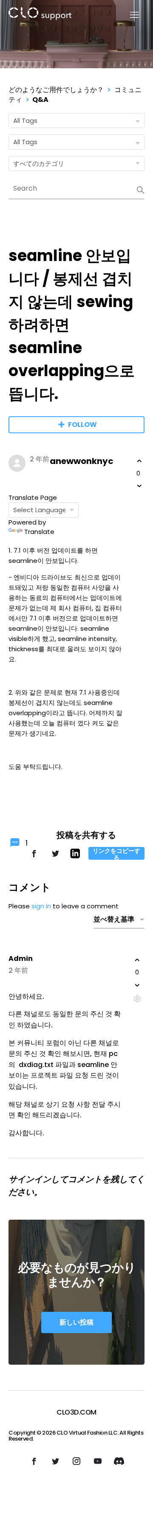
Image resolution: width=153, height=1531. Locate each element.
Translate (39, 531)
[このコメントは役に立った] (137, 960)
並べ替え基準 (114, 919)
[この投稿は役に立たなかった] (139, 485)
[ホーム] (39, 15)
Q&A (40, 99)
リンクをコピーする (116, 853)
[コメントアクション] (137, 999)
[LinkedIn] (75, 856)
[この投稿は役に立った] (139, 461)
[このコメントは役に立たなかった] (137, 985)
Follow (82, 424)
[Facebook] (34, 857)
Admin (20, 958)
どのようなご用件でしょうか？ (56, 90)
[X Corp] (55, 857)
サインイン (29, 1179)
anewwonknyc (81, 461)
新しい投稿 (77, 1322)
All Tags (25, 120)
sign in (41, 906)
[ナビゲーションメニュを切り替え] (129, 15)
